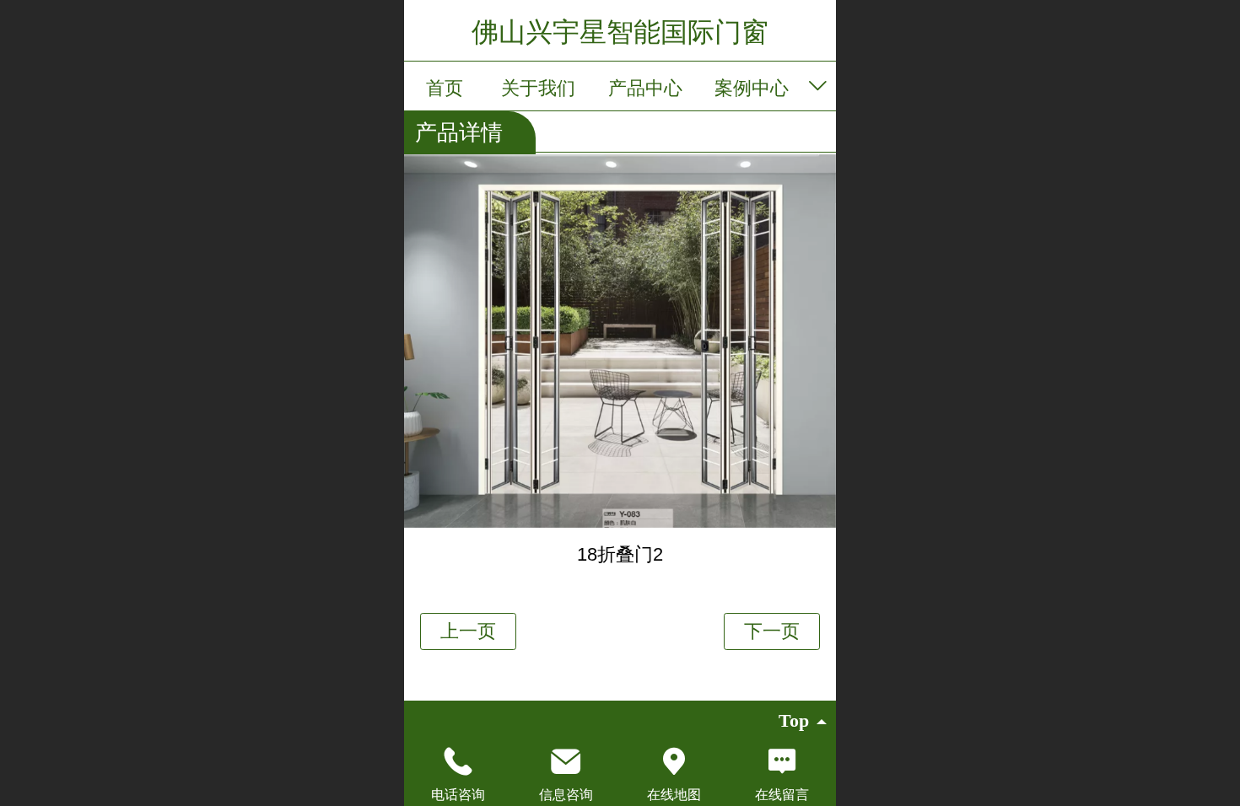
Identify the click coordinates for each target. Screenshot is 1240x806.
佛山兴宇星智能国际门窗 (620, 32)
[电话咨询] (458, 761)
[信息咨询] (566, 761)
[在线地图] (674, 761)
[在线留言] (782, 761)
